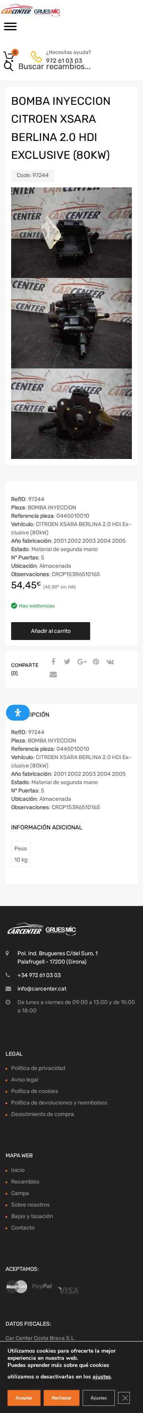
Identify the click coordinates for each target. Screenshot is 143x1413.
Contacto (23, 1227)
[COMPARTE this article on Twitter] (66, 662)
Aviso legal (24, 1079)
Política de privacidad (38, 1068)
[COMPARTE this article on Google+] (80, 662)
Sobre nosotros (30, 1204)
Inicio (18, 1170)
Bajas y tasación (32, 1216)
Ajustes (99, 1398)
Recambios (25, 1181)
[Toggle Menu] (10, 29)
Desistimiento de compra (42, 1114)
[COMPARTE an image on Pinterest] (95, 662)
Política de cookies (34, 1091)
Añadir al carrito (51, 631)
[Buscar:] (60, 67)
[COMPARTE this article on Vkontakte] (109, 662)
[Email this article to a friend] (52, 675)
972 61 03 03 (64, 60)
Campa (20, 1193)
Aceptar (24, 1398)
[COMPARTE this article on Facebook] (52, 662)
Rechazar (62, 1398)
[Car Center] (39, 10)
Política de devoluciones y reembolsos (59, 1102)
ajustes (102, 1376)
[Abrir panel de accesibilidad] (18, 713)
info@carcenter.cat (41, 988)
